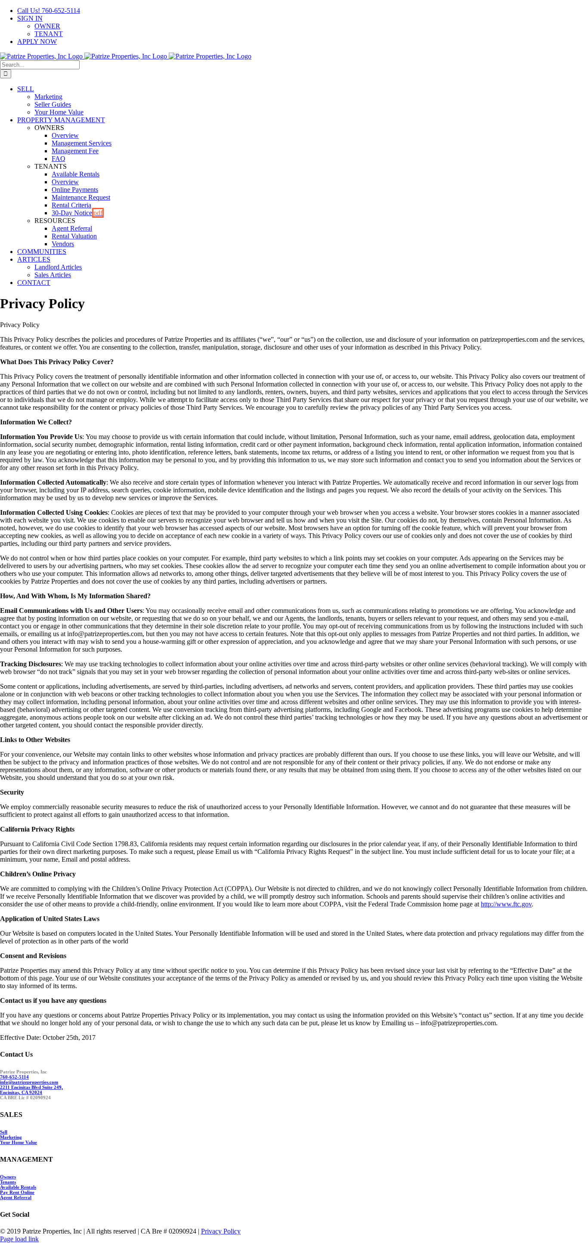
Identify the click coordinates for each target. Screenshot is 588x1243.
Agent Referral (15, 1197)
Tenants (8, 1181)
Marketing (11, 1137)
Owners (8, 1176)
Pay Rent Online (17, 1192)
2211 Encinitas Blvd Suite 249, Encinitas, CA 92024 (31, 1090)
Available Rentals (18, 1187)
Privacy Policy (221, 1231)
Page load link (19, 1239)
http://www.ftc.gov (506, 904)
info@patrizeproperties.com (29, 1082)
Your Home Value (18, 1142)
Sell (3, 1132)
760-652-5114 (14, 1076)
